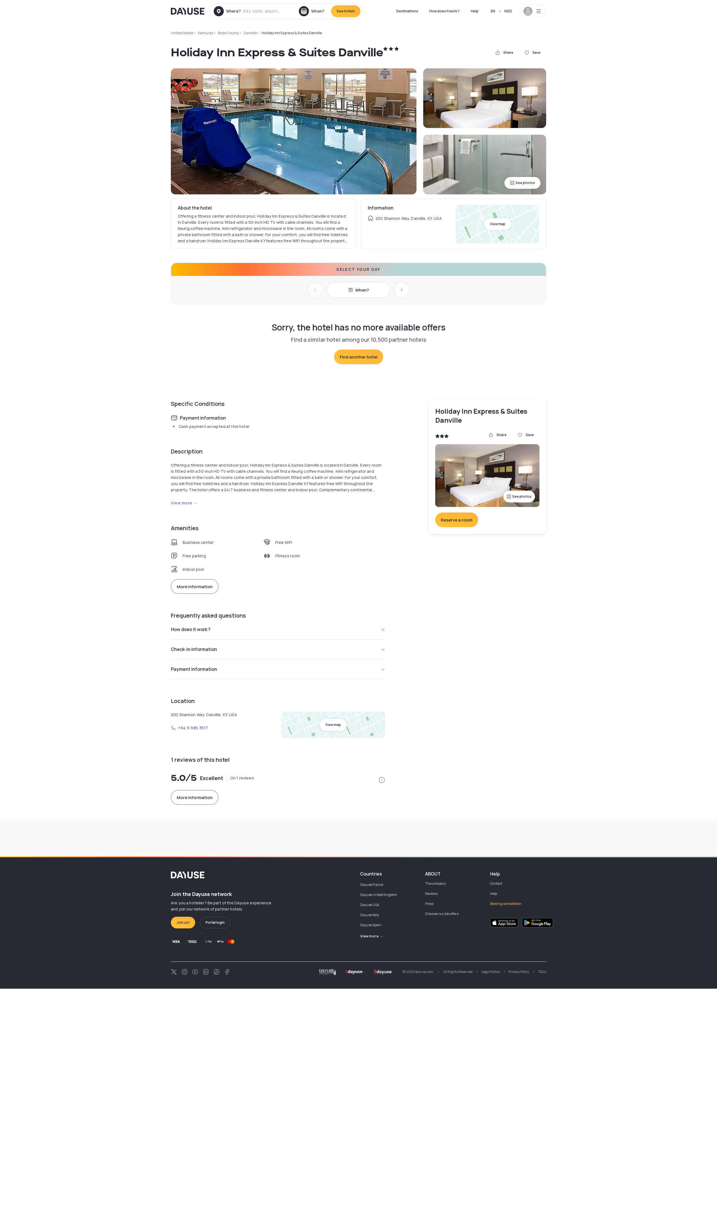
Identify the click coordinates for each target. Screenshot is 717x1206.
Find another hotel (359, 357)
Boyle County (228, 33)
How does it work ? (444, 11)
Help (474, 11)
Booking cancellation (506, 903)
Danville (250, 33)
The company (435, 883)
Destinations (407, 11)
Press (429, 903)
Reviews (431, 893)
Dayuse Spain (370, 925)
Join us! (183, 922)
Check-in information (194, 649)
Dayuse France (371, 884)
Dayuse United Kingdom (378, 894)
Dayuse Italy (369, 914)
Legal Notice (490, 971)
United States (182, 33)
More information (195, 587)
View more (181, 503)
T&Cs (542, 971)
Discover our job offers (441, 913)
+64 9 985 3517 (193, 727)
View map (497, 224)
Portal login (215, 922)
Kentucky (205, 33)
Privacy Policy (519, 971)
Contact (496, 883)
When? (362, 290)
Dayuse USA (369, 904)
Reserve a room (456, 520)
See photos (525, 182)
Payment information (194, 669)
